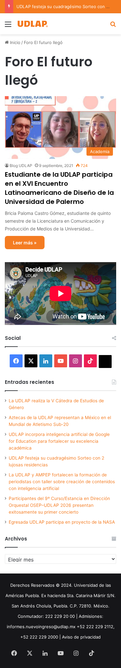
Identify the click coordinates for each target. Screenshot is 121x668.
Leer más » (24, 242)
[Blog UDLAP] (32, 24)
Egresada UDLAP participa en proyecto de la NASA (62, 522)
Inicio (14, 42)
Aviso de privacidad (81, 637)
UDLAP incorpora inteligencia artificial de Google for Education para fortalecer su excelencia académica (59, 441)
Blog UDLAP (21, 165)
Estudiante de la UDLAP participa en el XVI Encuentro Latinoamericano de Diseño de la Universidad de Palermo (59, 188)
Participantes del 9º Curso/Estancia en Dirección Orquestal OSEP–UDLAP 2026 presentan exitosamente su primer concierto (59, 505)
